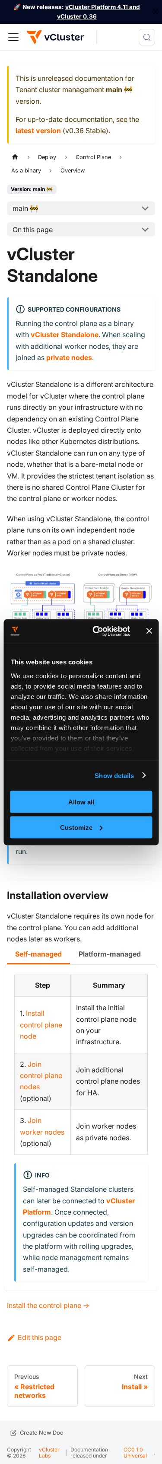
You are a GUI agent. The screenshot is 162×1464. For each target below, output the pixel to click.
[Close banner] (149, 631)
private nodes (69, 357)
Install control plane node (41, 1024)
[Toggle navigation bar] (13, 37)
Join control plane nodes (41, 1075)
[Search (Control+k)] (147, 37)
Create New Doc (41, 1432)
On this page (33, 229)
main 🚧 (25, 208)
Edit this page (39, 1337)
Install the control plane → (48, 1305)
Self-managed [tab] (38, 954)
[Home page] (15, 157)
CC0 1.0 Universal (135, 1452)
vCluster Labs (49, 1452)
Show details (114, 775)
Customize (76, 827)
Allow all (81, 802)
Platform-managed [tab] (110, 954)
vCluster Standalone (64, 334)
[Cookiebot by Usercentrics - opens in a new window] (96, 631)
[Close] (155, 12)
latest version (38, 130)
